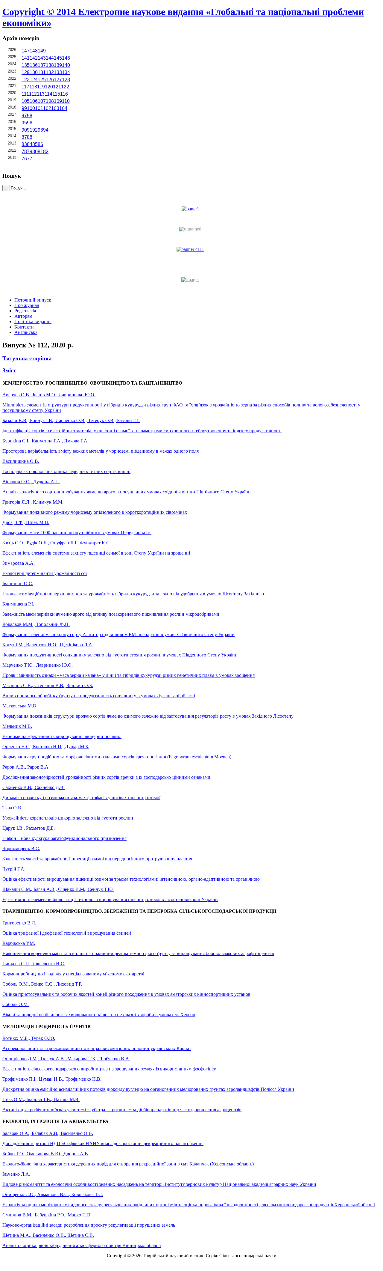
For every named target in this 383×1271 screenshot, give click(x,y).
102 (47, 108)
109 (58, 101)
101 (39, 108)
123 (26, 79)
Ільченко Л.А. (16, 1174)
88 (29, 137)
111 (25, 94)
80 (35, 151)
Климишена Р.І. (18, 603)
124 (34, 79)
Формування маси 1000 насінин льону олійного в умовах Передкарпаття (76, 532)
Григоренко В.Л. (19, 922)
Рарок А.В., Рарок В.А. (26, 766)
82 (45, 151)
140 (66, 65)
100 (31, 108)
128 (66, 79)
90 (24, 129)
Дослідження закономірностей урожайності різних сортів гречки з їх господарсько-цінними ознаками (106, 777)
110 (66, 101)
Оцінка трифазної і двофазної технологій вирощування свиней (66, 933)
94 (45, 129)
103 (55, 108)
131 (42, 72)
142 (34, 58)
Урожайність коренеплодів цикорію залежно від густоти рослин (67, 817)
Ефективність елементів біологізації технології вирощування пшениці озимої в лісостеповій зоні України (110, 899)
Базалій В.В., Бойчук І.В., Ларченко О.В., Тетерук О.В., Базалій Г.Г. (71, 420)
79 (29, 151)
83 (24, 144)
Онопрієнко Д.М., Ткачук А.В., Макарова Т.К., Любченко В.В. (66, 1058)
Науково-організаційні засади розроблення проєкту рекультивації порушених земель (88, 1225)
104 (63, 108)
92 (35, 129)
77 (29, 158)
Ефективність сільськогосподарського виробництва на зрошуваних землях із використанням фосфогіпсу (109, 1068)
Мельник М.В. (17, 726)
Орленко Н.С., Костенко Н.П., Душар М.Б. (45, 746)
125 (42, 79)
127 (58, 79)
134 (66, 72)
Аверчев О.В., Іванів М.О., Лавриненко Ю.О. (48, 394)
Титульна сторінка (27, 358)
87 (24, 137)
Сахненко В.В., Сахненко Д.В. (33, 787)
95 (24, 122)
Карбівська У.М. (18, 943)
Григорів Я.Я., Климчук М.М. (32, 502)
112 (33, 94)
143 (42, 58)
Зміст (9, 370)
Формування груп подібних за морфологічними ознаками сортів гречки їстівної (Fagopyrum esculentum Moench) (116, 756)
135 (26, 65)
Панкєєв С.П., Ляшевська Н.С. (33, 963)
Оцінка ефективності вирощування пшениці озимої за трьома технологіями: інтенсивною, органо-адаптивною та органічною (131, 879)
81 (40, 151)
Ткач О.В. (12, 807)
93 (40, 129)
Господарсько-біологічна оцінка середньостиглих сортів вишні (66, 471)
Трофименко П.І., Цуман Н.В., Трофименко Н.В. (51, 1079)
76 (24, 158)
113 (41, 94)
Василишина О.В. (20, 461)
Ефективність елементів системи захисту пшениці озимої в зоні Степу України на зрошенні (96, 552)
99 (24, 108)
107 (42, 101)
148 (34, 50)
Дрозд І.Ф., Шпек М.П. (25, 522)
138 (50, 65)
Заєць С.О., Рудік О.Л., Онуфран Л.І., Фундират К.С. (56, 542)
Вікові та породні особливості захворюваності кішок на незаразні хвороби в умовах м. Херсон (98, 1014)
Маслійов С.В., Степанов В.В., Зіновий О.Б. (47, 685)
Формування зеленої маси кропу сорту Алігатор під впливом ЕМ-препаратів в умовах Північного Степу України (118, 634)
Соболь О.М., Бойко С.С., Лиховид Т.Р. (42, 984)
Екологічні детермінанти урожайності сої (44, 573)
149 (42, 50)
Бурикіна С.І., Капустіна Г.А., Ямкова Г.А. (45, 440)
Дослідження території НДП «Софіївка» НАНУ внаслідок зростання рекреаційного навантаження (102, 1143)
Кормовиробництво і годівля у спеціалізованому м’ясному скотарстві (73, 973)
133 (58, 72)
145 (58, 58)
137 (42, 65)
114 (48, 94)
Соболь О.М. (15, 1004)
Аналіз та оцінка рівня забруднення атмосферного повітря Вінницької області (81, 1245)
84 (29, 144)
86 (40, 144)
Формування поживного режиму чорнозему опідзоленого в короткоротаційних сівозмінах (94, 512)
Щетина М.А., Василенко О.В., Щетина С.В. (48, 1235)
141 (26, 58)
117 (25, 86)
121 (57, 86)
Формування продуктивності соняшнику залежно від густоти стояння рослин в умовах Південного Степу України (120, 654)
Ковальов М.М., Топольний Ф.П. (36, 624)
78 (24, 151)
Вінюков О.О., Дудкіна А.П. (31, 481)
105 (26, 101)
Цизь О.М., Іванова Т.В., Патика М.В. (41, 1099)
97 (24, 115)
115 (56, 94)
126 (50, 79)
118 (33, 86)
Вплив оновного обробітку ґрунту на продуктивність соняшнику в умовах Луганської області (98, 695)
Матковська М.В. (19, 705)
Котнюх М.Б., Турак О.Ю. (28, 1038)
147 (26, 50)
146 (66, 58)
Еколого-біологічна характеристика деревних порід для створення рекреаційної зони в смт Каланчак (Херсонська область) (128, 1163)
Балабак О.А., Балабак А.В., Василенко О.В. (47, 1133)
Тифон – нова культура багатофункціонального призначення (64, 838)
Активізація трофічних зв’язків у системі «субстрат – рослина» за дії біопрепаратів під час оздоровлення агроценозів (121, 1109)
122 (65, 86)
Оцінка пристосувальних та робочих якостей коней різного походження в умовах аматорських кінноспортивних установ (126, 994)
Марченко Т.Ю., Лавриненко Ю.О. (37, 665)
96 (29, 122)
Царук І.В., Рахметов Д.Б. (28, 828)
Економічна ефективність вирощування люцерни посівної (61, 736)
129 (26, 72)
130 (34, 72)
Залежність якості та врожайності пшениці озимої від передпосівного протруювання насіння (97, 858)
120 (49, 86)
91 (29, 129)
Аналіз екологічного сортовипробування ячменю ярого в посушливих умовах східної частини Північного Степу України (126, 491)
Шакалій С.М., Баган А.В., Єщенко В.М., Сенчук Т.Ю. (58, 889)
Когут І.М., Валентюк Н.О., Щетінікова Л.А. (47, 644)
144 (50, 58)
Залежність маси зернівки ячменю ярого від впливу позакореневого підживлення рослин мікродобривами (110, 614)
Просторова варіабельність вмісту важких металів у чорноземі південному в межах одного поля (100, 451)
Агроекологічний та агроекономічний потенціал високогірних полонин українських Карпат (96, 1048)
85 (35, 144)
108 (50, 101)
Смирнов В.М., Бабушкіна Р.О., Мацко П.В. (47, 1214)
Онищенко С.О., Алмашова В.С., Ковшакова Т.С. (52, 1194)
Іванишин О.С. (17, 583)
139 (58, 65)
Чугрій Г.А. (13, 868)
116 (64, 94)
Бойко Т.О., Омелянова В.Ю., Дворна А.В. (45, 1153)
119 (41, 86)
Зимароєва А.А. (18, 563)
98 (29, 115)
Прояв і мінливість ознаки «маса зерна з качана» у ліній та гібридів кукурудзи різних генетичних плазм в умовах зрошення (128, 675)
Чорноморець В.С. (21, 848)
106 (34, 101)
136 (34, 65)
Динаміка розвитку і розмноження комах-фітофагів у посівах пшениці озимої (81, 797)
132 (50, 72)
